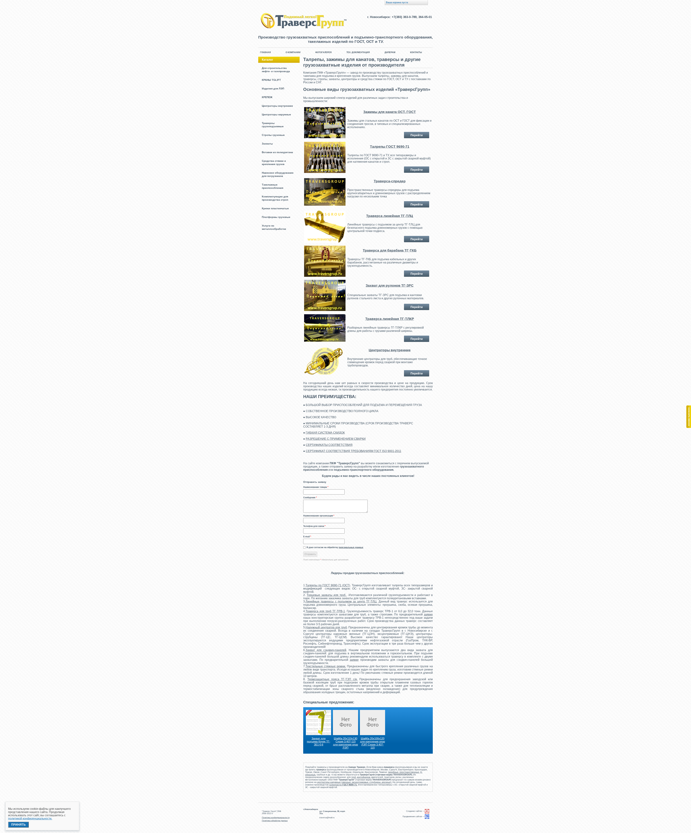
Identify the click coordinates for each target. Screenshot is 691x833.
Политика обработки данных (275, 821)
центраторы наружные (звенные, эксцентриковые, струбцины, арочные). (354, 782)
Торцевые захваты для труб (327, 595)
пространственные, (409, 772)
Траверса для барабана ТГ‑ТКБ (390, 250)
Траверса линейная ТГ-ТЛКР (389, 319)
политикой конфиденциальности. (30, 818)
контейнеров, (364, 777)
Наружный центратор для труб (326, 627)
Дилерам (390, 52)
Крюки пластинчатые (275, 208)
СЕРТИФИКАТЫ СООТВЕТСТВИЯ (329, 444)
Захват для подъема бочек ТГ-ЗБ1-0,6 (318, 741)
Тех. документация (358, 52)
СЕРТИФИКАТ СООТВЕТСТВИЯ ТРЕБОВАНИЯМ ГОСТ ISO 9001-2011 (353, 451)
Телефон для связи (314, 526)
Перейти (416, 135)
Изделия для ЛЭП (273, 88)
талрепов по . (343, 785)
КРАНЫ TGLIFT (271, 79)
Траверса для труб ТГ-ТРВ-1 (325, 611)
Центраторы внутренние (277, 105)
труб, (353, 777)
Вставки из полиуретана (277, 152)
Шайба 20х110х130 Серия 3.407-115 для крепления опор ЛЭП (345, 743)
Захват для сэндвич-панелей (326, 650)
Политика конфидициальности (276, 817)
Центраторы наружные (276, 114)
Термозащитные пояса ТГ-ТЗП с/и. (332, 679)
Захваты (267, 143)
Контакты (416, 52)
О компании (293, 52)
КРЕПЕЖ (267, 97)
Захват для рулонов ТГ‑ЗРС (390, 285)
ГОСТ (411, 112)
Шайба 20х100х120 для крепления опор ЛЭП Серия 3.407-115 (372, 743)
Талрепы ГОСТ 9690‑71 (389, 146)
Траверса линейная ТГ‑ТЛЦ (389, 216)
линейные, (393, 772)
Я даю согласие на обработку (334, 547)
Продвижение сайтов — (414, 816)
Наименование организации (318, 515)
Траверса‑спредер (390, 181)
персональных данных (351, 547)
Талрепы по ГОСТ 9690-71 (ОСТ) (328, 585)
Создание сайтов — (415, 811)
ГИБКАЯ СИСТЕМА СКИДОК (325, 432)
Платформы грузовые (276, 217)
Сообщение (310, 497)
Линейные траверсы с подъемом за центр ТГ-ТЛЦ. (341, 601)
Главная (265, 52)
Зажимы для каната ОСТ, (385, 112)
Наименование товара (315, 487)
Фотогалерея (323, 52)
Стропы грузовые (273, 135)
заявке (428, 614)
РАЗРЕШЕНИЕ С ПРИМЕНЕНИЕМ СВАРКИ (336, 438)
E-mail (307, 536)
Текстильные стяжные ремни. (326, 666)
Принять (18, 824)
